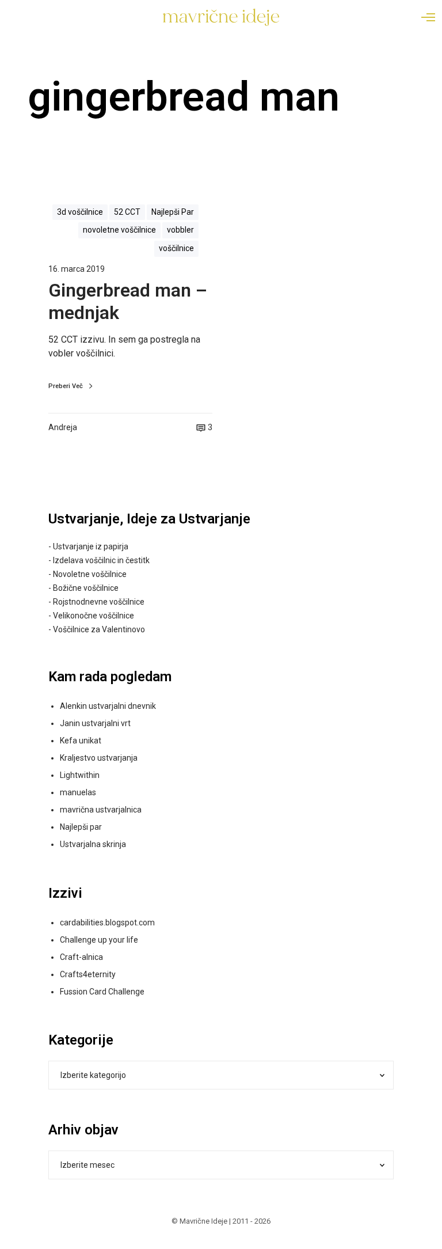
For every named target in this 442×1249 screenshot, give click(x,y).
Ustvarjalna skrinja (93, 844)
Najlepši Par (172, 212)
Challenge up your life (99, 939)
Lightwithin (80, 775)
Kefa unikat (80, 740)
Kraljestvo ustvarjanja (99, 757)
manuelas (78, 792)
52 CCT (127, 212)
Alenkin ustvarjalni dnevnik (108, 706)
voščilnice (176, 248)
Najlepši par (81, 827)
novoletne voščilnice (119, 229)
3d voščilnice (80, 212)
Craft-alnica (81, 957)
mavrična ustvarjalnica (101, 809)
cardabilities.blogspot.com (107, 922)
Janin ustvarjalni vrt (95, 723)
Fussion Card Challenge (102, 991)
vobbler (180, 229)
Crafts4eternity (88, 974)
